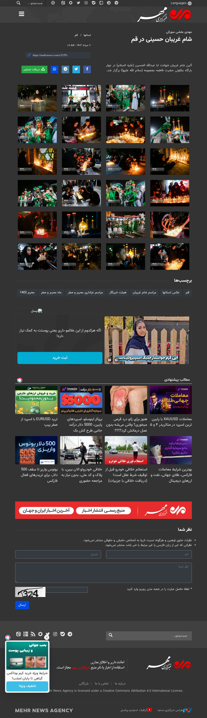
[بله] (62, 634)
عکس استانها (171, 292)
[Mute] (117, 360)
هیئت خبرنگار (117, 292)
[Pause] (110, 360)
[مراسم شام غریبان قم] (169, 98)
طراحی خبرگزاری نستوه (170, 710)
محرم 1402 (27, 292)
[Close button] (46, 637)
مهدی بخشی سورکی (179, 32)
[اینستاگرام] (55, 634)
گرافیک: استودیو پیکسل (134, 710)
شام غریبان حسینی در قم (161, 39)
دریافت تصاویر (31, 69)
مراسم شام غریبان (144, 292)
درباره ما (120, 683)
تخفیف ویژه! (27, 686)
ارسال (22, 605)
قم (76, 35)
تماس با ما (102, 683)
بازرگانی (84, 683)
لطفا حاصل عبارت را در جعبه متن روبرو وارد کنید (159, 589)
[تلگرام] (70, 634)
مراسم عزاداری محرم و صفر (85, 292)
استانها (87, 35)
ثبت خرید (60, 358)
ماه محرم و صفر (51, 292)
